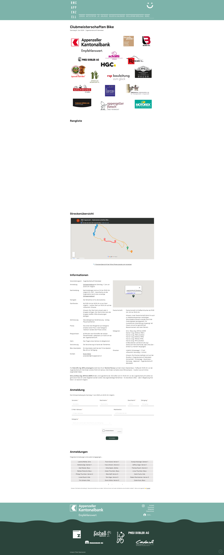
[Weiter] (122, 484)
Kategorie (75, 419)
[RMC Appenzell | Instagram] (143, 505)
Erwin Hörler (87, 354)
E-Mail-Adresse (77, 409)
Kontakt (148, 488)
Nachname (103, 400)
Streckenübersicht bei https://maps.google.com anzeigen (113, 264)
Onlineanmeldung (88, 284)
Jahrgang (144, 400)
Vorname (74, 400)
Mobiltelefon (118, 409)
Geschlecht (131, 400)
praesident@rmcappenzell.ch (92, 356)
